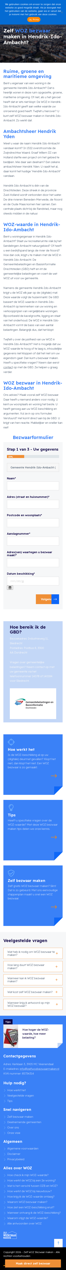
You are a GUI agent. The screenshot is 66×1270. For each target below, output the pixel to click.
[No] (61, 12)
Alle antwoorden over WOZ (24, 1223)
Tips (10, 1100)
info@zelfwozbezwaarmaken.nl (39, 1068)
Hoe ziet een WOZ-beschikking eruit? (30, 1207)
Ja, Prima (34, 19)
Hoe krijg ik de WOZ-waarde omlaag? (30, 1196)
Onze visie (13, 1132)
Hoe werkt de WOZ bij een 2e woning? (31, 1180)
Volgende (47, 599)
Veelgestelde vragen (20, 1095)
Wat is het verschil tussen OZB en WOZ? (32, 1185)
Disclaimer (13, 1153)
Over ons (13, 1127)
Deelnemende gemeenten (24, 1122)
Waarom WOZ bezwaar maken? (27, 1201)
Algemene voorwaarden (22, 1148)
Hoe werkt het (16, 1090)
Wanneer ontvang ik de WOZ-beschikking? (34, 1212)
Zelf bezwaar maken (20, 1116)
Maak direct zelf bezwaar (33, 1263)
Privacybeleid (15, 1159)
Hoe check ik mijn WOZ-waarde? (28, 1175)
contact (8, 367)
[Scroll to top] (58, 1243)
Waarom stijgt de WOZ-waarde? (27, 1218)
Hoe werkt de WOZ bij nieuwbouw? (29, 1191)
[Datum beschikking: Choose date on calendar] (10, 587)
